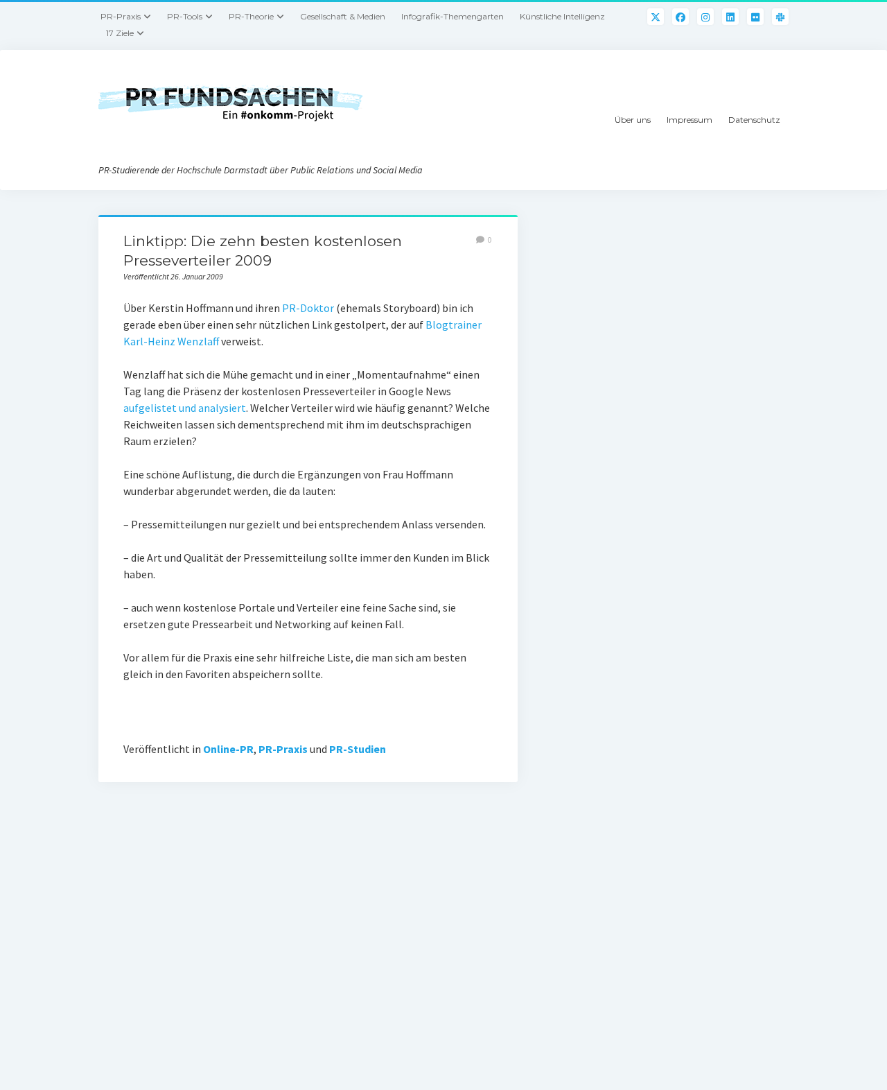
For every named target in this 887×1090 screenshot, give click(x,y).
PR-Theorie (251, 16)
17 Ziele (120, 33)
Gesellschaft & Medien (342, 16)
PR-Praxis (120, 16)
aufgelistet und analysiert (184, 408)
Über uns (633, 119)
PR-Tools (184, 16)
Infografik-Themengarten (452, 16)
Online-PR (228, 749)
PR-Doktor (308, 308)
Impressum (689, 119)
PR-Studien (357, 749)
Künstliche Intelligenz (562, 16)
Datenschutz (754, 119)
